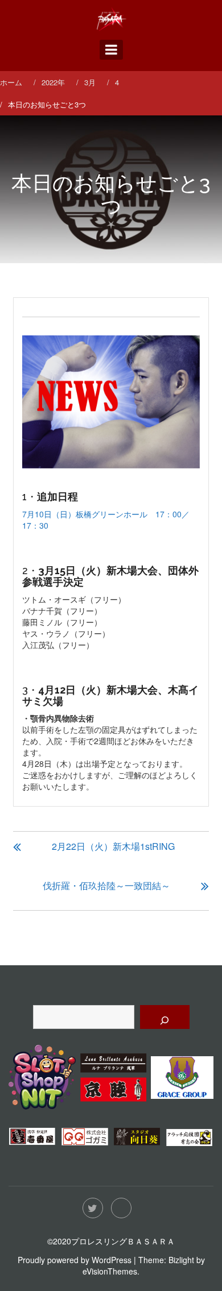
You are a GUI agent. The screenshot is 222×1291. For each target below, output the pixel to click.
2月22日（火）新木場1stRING (113, 846)
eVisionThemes (110, 1271)
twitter (93, 1208)
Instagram (121, 1208)
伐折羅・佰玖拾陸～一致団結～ (106, 885)
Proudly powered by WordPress (74, 1259)
